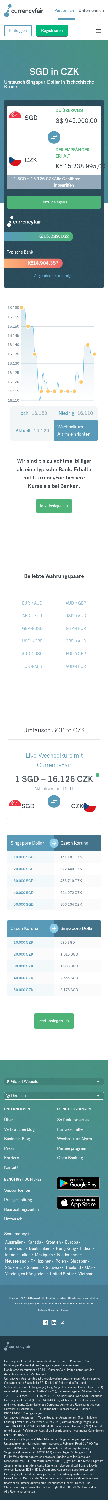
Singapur (78, 1261)
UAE (89, 1267)
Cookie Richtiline (50, 1303)
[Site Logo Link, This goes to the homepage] (24, 10)
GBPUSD (32, 628)
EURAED (32, 666)
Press (9, 1148)
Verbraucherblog (19, 1129)
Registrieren (52, 30)
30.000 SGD (24, 880)
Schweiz (53, 1267)
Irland (10, 1255)
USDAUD (75, 615)
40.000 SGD (24, 892)
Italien (25, 1255)
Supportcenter (17, 1190)
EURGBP (76, 653)
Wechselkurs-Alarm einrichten (73, 430)
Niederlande (68, 1255)
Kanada (34, 1242)
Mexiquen (44, 1255)
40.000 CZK (23, 978)
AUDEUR (76, 666)
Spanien (34, 1267)
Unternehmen (91, 10)
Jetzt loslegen (54, 506)
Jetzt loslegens (54, 202)
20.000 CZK (23, 954)
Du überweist (70, 110)
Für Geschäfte (70, 1129)
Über (8, 1120)
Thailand (73, 1267)
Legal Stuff (69, 1303)
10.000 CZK (23, 942)
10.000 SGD (24, 857)
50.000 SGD (24, 904)
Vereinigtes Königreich (25, 1274)
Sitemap (64, 1310)
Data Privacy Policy (25, 1303)
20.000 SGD (24, 868)
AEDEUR (32, 615)
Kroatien (53, 1242)
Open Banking (70, 1158)
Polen (61, 1261)
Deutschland (40, 1248)
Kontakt (11, 1167)
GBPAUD (76, 641)
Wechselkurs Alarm (74, 1139)
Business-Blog (17, 1139)
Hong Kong (66, 1248)
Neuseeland (15, 1261)
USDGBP (32, 641)
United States (62, 1274)
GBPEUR (76, 628)
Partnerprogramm (73, 1148)
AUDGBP (76, 603)
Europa (71, 1242)
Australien (14, 1242)
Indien (85, 1248)
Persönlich (64, 10)
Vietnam (85, 1274)
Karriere (11, 1158)
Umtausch (13, 1219)
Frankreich (15, 1248)
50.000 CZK (23, 989)
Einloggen (18, 30)
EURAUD (32, 603)
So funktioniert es (73, 1120)
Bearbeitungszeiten (21, 1209)
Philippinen (41, 1261)
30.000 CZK (23, 966)
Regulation (84, 1303)
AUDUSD (32, 653)
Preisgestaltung (18, 1199)
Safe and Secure (47, 1310)
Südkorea (14, 1267)
